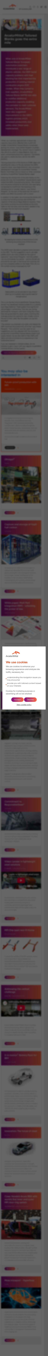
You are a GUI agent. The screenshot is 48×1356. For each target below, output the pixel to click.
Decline (30, 699)
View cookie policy (24, 705)
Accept (17, 699)
